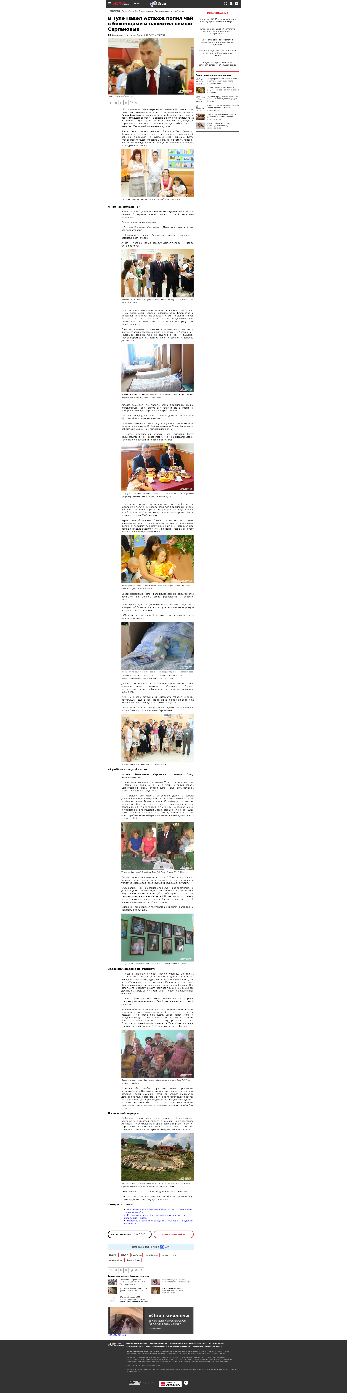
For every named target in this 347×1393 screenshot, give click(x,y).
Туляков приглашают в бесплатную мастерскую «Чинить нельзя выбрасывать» (217, 31)
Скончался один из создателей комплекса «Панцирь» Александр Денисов (217, 42)
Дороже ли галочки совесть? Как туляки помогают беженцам (134, 1289)
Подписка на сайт (216, 1343)
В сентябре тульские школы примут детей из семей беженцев (176, 1281)
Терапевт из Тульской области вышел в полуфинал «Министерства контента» (217, 53)
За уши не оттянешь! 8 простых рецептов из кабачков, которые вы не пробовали (223, 90)
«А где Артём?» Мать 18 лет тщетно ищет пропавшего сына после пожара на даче (222, 81)
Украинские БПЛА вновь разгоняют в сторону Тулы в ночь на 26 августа (217, 20)
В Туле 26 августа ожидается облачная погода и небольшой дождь (217, 64)
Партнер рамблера (149, 1383)
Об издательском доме (136, 1343)
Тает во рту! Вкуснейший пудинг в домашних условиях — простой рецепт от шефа (221, 117)
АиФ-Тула (129, 96)
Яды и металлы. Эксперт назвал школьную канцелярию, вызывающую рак (220, 126)
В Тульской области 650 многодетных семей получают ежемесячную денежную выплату (134, 1299)
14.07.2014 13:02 (114, 11)
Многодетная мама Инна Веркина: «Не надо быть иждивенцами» (173, 1290)
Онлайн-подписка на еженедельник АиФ (187, 1343)
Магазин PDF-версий (158, 1343)
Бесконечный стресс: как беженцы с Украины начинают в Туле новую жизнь (133, 1282)
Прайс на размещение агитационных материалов (168, 1346)
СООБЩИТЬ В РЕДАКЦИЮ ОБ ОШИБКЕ (207, 1346)
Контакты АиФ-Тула (134, 1346)
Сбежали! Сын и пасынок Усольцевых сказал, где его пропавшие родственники (223, 108)
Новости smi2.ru (117, 1335)
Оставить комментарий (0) (173, 1234)
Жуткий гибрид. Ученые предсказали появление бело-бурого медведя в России (223, 99)
